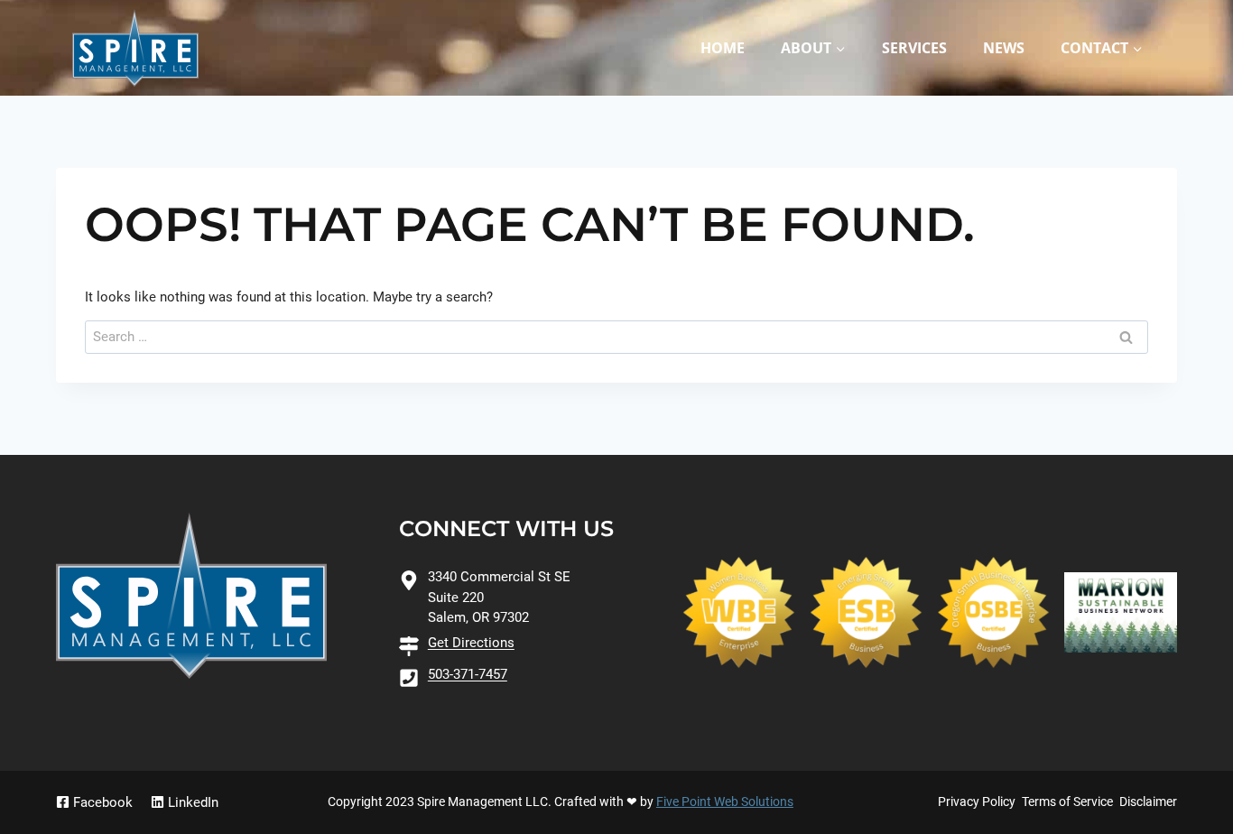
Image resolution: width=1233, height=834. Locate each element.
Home (722, 48)
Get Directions (471, 643)
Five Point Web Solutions (724, 802)
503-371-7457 (467, 674)
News (1003, 48)
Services (914, 48)
